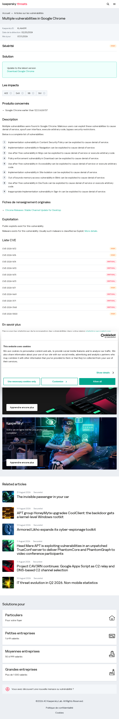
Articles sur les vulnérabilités (29, 13)
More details (91, 231)
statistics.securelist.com (98, 331)
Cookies (59, 712)
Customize (57, 381)
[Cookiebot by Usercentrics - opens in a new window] (103, 336)
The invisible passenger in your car (43, 497)
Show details (103, 372)
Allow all (97, 381)
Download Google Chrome (20, 71)
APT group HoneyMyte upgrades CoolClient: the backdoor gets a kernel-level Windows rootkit (65, 515)
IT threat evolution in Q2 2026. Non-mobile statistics (57, 583)
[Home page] (14, 4)
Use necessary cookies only (22, 381)
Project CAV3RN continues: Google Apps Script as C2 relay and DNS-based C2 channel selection (66, 568)
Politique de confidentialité (59, 707)
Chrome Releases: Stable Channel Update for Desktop (33, 210)
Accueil (6, 13)
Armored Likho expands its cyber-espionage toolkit (56, 530)
